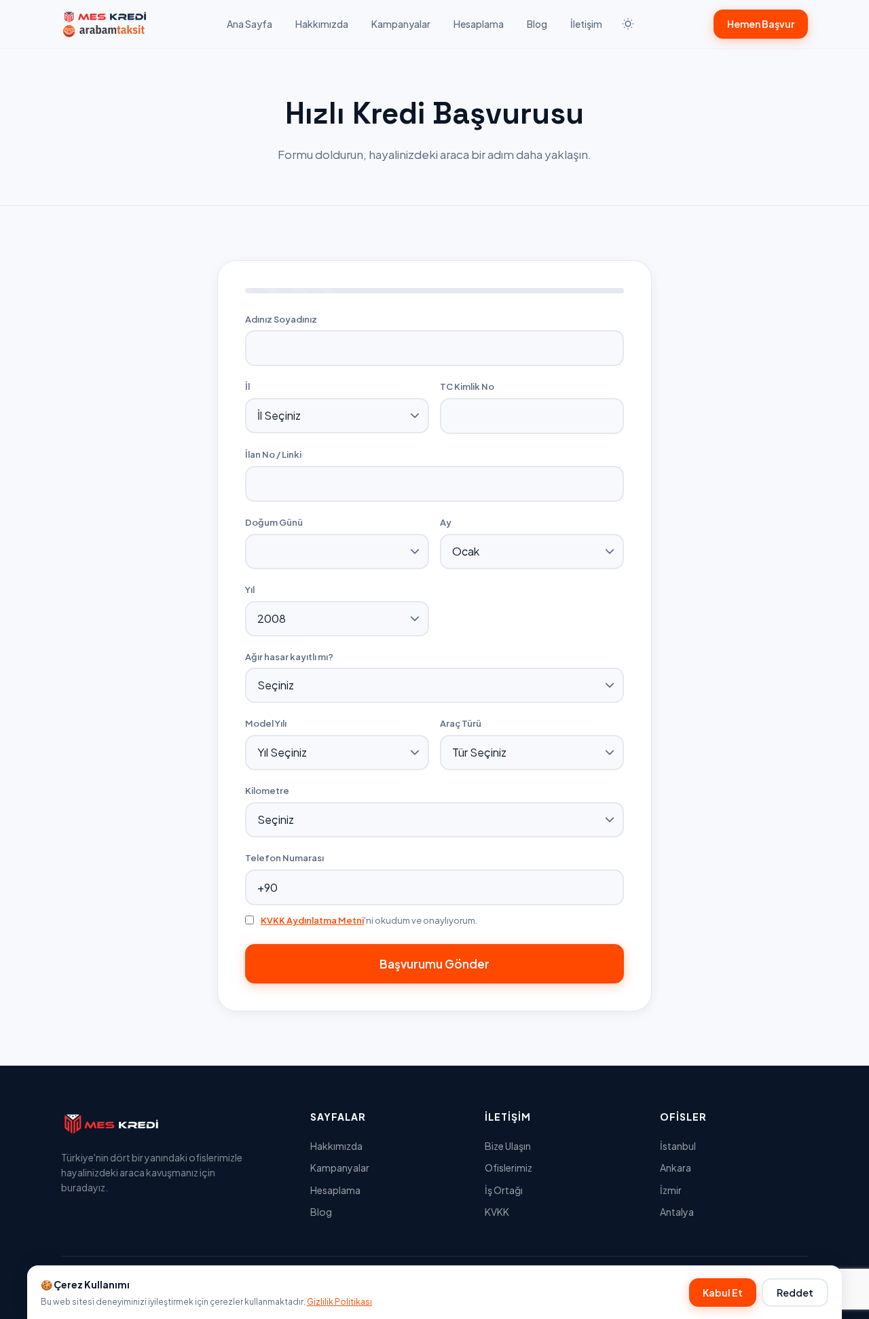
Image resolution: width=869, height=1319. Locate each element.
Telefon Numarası (284, 857)
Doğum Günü (274, 522)
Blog (537, 24)
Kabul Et (723, 1292)
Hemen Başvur (760, 24)
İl (247, 386)
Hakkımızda (321, 24)
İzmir (671, 1190)
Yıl (250, 589)
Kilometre (267, 790)
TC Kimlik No (467, 386)
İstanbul (678, 1146)
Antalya (677, 1212)
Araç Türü (460, 723)
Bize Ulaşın (508, 1146)
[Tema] (628, 24)
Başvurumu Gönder (434, 963)
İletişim (586, 24)
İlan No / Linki (273, 454)
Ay (445, 522)
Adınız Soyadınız (281, 319)
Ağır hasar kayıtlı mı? (289, 656)
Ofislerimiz (508, 1167)
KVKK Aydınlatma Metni (312, 920)
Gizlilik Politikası (339, 1302)
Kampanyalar (400, 24)
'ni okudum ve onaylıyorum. (369, 920)
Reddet (795, 1292)
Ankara (675, 1167)
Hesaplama (479, 24)
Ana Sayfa (249, 24)
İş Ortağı (504, 1190)
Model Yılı (265, 723)
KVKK (497, 1212)
